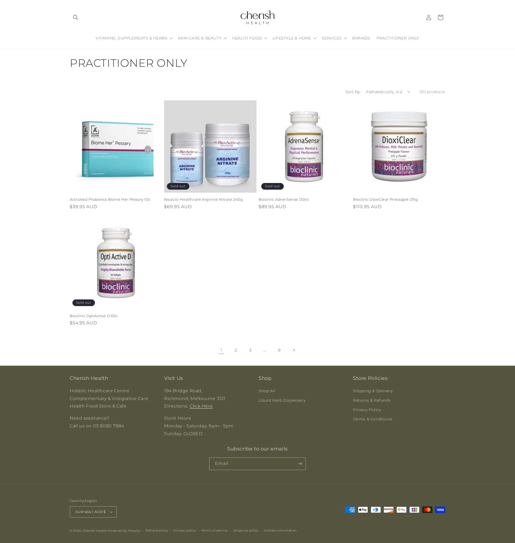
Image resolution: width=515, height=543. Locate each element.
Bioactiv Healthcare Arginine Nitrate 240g (203, 199)
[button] (76, 17)
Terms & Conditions (372, 419)
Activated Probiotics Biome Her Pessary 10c (110, 199)
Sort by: (352, 91)
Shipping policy (246, 530)
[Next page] (294, 350)
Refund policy (157, 530)
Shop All (267, 390)
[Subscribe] (300, 463)
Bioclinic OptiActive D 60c (94, 316)
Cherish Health (95, 531)
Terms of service (214, 530)
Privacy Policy (367, 409)
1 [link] (221, 350)
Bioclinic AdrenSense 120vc (284, 199)
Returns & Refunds (371, 400)
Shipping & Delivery (372, 390)
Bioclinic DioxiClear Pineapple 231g (385, 199)
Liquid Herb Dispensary (282, 400)
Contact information (280, 530)
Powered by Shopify (124, 531)
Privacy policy (185, 530)
